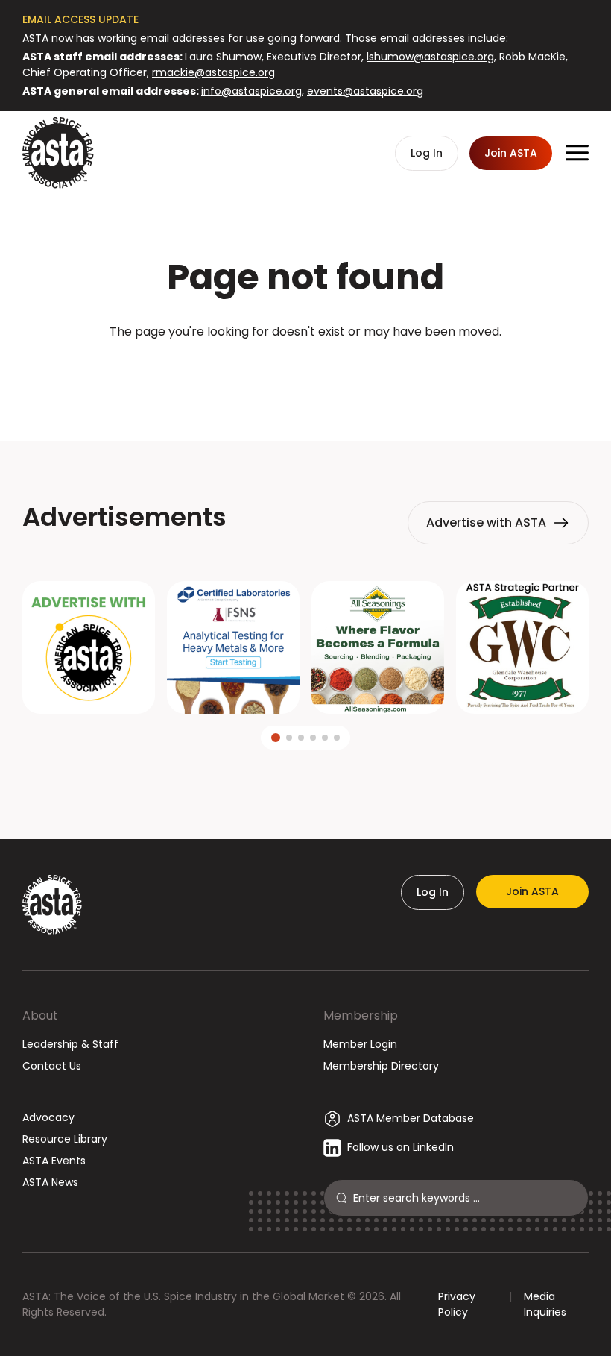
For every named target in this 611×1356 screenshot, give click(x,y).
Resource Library (64, 1138)
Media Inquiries (545, 1304)
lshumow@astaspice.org (430, 56)
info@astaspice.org (251, 91)
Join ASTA (532, 891)
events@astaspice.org (365, 91)
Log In (433, 892)
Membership (360, 1015)
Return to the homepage (305, 371)
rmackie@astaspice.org (213, 72)
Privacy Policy (456, 1304)
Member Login (360, 1044)
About (40, 1015)
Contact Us (51, 1065)
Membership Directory (381, 1065)
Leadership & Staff (70, 1044)
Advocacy (48, 1117)
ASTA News (50, 1182)
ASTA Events (54, 1160)
